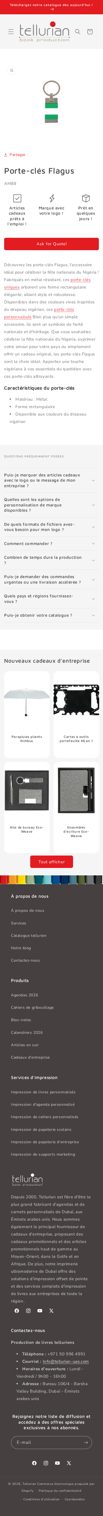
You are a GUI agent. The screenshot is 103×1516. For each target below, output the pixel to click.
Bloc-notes (21, 1020)
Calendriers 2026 (27, 1032)
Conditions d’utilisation (41, 1499)
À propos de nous (27, 910)
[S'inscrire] (86, 1442)
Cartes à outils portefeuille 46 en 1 (76, 738)
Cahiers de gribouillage (32, 1007)
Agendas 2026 (24, 995)
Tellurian (29, 1484)
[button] (11, 32)
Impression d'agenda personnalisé (42, 1104)
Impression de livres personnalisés (43, 1092)
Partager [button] (18, 154)
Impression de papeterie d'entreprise (45, 1142)
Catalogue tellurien (28, 935)
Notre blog (21, 948)
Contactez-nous (25, 960)
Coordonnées (75, 1499)
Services (18, 923)
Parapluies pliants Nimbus (27, 738)
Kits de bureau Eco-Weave (27, 829)
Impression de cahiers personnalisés (45, 1117)
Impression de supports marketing (43, 1154)
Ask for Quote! (52, 244)
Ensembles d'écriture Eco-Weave (76, 831)
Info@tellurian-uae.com (66, 1361)
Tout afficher (51, 862)
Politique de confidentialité (60, 1491)
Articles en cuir (25, 1045)
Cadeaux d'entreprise (30, 1057)
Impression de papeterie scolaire (41, 1129)
